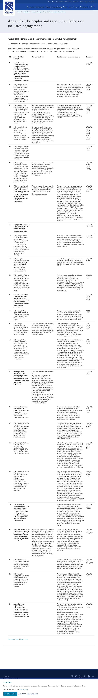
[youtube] (88, 676)
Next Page (24, 639)
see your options (32, 694)
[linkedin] (93, 676)
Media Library (68, 1)
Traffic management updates (87, 1)
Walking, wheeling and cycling (54, 7)
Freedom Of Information (11, 678)
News (53, 1)
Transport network (68, 7)
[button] (93, 7)
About (49, 1)
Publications (76, 1)
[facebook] (84, 676)
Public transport (40, 7)
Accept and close (10, 694)
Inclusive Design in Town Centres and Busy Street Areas (48, 12)
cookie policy (23, 689)
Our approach (31, 7)
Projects (76, 7)
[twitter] (80, 676)
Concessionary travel (86, 7)
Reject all (21, 694)
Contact (6, 676)
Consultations (59, 1)
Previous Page (13, 639)
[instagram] (72, 676)
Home (19, 12)
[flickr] (76, 676)
